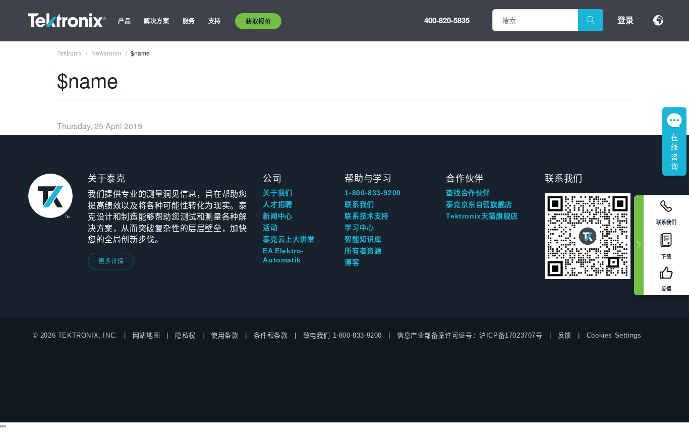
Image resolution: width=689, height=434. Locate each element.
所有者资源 (362, 251)
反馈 (564, 335)
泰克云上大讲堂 (288, 239)
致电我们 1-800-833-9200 (342, 335)
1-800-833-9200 (372, 193)
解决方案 (156, 20)
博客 (351, 262)
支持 (214, 20)
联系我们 (359, 204)
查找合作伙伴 (468, 193)
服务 (189, 20)
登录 (625, 20)
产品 (124, 20)
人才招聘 (277, 204)
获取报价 (258, 21)
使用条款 (224, 335)
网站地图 (146, 335)
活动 (270, 228)
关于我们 (277, 193)
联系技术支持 (366, 216)
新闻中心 (277, 216)
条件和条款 (271, 335)
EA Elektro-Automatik (283, 255)
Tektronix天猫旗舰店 (482, 216)
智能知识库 (362, 239)
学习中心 (359, 228)
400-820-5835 (447, 20)
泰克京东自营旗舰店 (479, 204)
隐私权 (185, 335)
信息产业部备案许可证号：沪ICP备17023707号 (470, 335)
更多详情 (111, 260)
